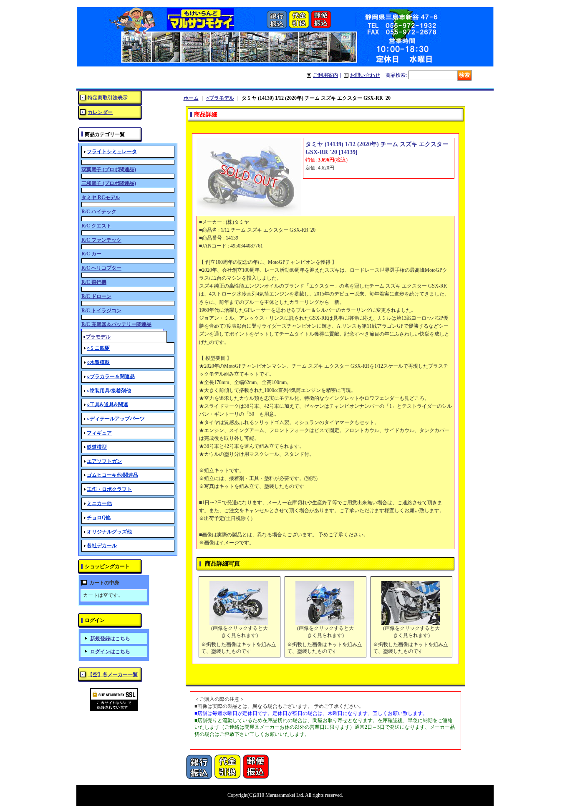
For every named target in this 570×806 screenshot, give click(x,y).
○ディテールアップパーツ (116, 419)
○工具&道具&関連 (107, 404)
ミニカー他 (99, 503)
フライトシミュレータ (112, 151)
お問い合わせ (365, 75)
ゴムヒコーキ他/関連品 (112, 475)
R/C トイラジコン (101, 310)
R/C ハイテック (98, 212)
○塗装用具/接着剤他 (109, 391)
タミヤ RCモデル (100, 197)
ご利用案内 (325, 75)
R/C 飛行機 (93, 282)
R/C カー (91, 254)
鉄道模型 (97, 447)
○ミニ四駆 (98, 348)
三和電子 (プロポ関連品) (108, 183)
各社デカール (102, 545)
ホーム (191, 98)
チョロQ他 (99, 517)
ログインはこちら (110, 651)
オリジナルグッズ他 (109, 532)
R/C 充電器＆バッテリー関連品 (116, 324)
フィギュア (99, 433)
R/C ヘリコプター (101, 268)
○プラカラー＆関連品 (111, 376)
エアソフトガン (104, 461)
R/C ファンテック (101, 240)
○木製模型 (98, 362)
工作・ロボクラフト (109, 489)
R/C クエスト (96, 226)
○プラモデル (220, 98)
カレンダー (100, 112)
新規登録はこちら (110, 639)
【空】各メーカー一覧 (113, 674)
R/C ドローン (96, 296)
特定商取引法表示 (108, 98)
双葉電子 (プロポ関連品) (108, 169)
